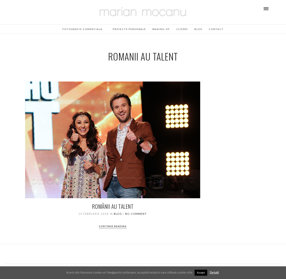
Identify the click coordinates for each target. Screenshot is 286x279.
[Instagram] (24, 8)
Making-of (161, 29)
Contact (216, 29)
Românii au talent (113, 206)
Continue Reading (113, 226)
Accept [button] (201, 272)
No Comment (136, 213)
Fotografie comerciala (82, 29)
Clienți (182, 29)
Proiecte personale (129, 29)
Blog (198, 29)
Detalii (214, 272)
